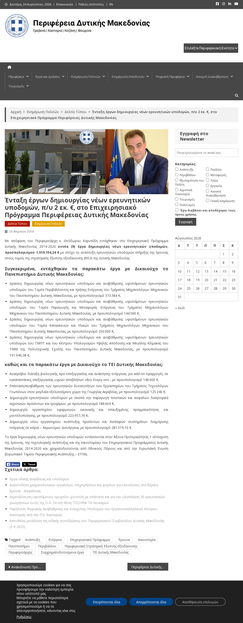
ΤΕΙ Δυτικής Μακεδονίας (111, 552)
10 (180, 271)
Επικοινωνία (64, 4)
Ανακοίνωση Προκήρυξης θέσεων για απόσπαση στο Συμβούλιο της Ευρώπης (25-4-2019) (28, 567)
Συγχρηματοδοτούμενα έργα (62, 552)
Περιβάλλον (47, 546)
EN (111, 4)
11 (189, 271)
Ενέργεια (55, 539)
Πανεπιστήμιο (19, 546)
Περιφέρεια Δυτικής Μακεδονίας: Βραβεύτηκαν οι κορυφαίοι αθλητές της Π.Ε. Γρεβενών (149, 567)
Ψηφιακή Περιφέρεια (170, 76)
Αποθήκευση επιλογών (200, 602)
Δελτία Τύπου (17, 224)
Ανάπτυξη (32, 539)
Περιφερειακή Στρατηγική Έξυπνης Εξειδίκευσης (101, 546)
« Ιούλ (180, 308)
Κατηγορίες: (185, 164)
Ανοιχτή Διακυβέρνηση (212, 76)
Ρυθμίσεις (24, 616)
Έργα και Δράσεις (47, 76)
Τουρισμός (16, 86)
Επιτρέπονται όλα (106, 602)
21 (215, 280)
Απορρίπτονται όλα (151, 602)
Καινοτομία (146, 539)
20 (206, 280)
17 (180, 280)
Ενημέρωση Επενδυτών (128, 76)
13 (206, 271)
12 (198, 271)
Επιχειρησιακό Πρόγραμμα (90, 539)
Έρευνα (124, 539)
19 (198, 280)
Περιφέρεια (16, 76)
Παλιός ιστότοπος (91, 4)
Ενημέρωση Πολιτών (85, 76)
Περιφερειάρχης (20, 552)
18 (189, 280)
